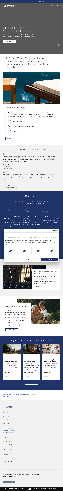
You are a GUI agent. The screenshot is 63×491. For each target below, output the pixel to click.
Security (4, 474)
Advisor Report (6, 396)
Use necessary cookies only (14, 259)
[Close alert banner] (59, 489)
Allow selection (31, 259)
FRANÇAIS (58, 1)
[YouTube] (7, 482)
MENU (58, 5)
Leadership (5, 419)
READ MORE (7, 376)
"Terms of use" (13, 244)
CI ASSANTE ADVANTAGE (11, 138)
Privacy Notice (10, 474)
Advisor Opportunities (8, 428)
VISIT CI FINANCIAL (10, 329)
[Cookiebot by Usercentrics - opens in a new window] (52, 230)
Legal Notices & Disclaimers (24, 474)
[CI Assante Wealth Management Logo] (7, 5)
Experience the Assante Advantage (11, 416)
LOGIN (52, 1)
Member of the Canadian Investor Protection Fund (14, 392)
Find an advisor (8, 41)
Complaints (16, 474)
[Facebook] (10, 482)
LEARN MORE (38, 286)
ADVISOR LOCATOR (43, 1)
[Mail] (13, 482)
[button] (52, 5)
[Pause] (58, 46)
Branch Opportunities (8, 432)
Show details (53, 255)
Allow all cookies (49, 259)
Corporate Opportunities (8, 430)
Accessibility (33, 474)
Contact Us (5, 454)
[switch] (24, 251)
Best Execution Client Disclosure (9, 476)
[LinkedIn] (4, 482)
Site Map (38, 474)
